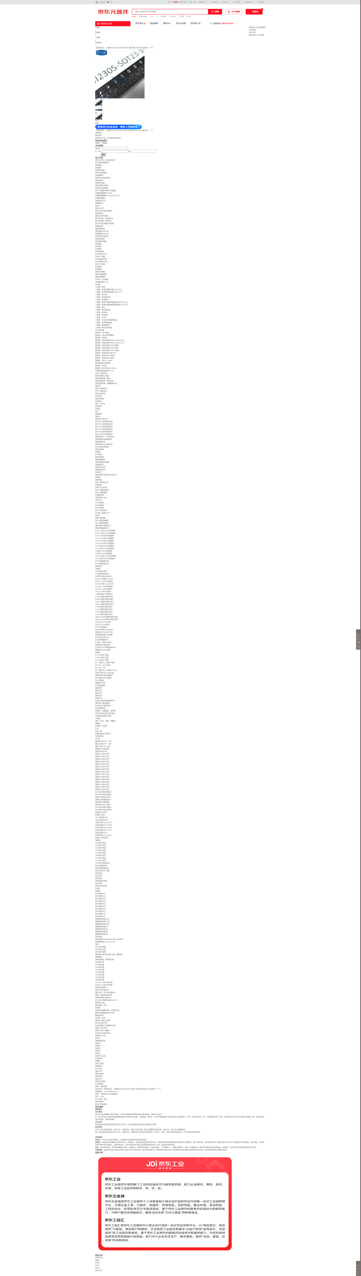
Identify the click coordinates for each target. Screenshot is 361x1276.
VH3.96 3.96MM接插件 (104, 589)
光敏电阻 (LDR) (101, 498)
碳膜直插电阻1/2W (102, 919)
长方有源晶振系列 (102, 564)
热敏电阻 (98, 480)
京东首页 (101, 2)
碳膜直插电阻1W (101, 927)
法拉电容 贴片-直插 (102, 871)
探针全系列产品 (101, 1023)
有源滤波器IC (100, 239)
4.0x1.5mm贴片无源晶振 (104, 538)
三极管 (181, 16)
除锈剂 (97, 1046)
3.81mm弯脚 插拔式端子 (104, 604)
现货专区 (139, 23)
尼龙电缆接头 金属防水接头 (105, 1026)
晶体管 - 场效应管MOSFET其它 (107, 348)
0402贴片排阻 (100, 947)
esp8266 (172, 16)
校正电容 (98, 876)
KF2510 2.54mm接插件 (104, 581)
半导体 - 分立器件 (101, 279)
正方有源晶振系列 (102, 561)
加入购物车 (99, 1084)
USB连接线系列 (101, 571)
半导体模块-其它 (101, 262)
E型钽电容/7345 (101, 833)
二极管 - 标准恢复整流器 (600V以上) (109, 290)
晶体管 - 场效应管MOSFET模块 (107, 345)
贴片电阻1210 (100, 906)
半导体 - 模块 (100, 257)
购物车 (255, 12)
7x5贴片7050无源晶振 (103, 554)
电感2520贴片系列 (102, 777)
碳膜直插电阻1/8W (102, 924)
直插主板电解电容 (102, 868)
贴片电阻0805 (100, 901)
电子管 (97, 285)
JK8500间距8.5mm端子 (104, 630)
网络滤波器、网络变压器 (104, 960)
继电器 (97, 452)
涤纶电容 (98, 873)
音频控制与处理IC (102, 236)
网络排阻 (98, 957)
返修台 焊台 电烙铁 (102, 1031)
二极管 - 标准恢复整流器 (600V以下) (109, 292)
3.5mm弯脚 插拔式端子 (104, 609)
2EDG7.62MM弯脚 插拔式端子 (106, 620)
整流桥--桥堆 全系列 (102, 1021)
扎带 (97, 729)
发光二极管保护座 (102, 490)
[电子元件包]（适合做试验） (105, 160)
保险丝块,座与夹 (101, 419)
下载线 (97, 718)
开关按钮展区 (100, 686)
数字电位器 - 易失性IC (103, 221)
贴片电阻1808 (100, 909)
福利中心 (167, 23)
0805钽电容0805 (101, 820)
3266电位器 (99, 970)
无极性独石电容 (101, 881)
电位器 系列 (99, 962)
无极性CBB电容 (101, 886)
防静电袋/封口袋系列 (103, 734)
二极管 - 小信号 (101, 318)
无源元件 (98, 472)
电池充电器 (99, 399)
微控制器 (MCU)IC (102, 234)
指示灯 (97, 515)
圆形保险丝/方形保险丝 (104, 444)
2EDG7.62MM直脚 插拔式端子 (106, 617)
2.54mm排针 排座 (102, 660)
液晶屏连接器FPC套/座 (104, 635)
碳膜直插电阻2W (101, 929)
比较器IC (98, 249)
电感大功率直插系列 (102, 800)
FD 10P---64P (100, 668)
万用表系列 (99, 736)
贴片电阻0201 (100, 894)
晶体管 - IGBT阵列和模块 (104, 335)
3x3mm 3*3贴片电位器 (103, 982)
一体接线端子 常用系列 (104, 594)
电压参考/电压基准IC (103, 178)
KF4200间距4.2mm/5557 (104, 584)
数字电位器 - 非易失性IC (104, 219)
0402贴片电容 (100, 843)
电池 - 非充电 (100, 404)
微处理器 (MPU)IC (102, 231)
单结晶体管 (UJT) (101, 282)
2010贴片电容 (100, 861)
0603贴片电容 (100, 845)
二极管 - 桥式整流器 (102, 310)
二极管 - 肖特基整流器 (103, 323)
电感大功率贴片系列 (102, 797)
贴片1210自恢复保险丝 (104, 429)
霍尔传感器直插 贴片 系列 (105, 1013)
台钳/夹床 (98, 1059)
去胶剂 (97, 1043)
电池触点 (98, 401)
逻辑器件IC (99, 203)
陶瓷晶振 (98, 566)
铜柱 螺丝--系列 (101, 1005)
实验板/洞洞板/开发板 (103, 716)
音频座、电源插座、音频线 (105, 711)
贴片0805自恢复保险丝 (104, 424)
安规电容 (98, 878)
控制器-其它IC (100, 201)
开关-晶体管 (99, 330)
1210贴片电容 (100, 853)
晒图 (97, 1260)
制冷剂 (97, 1038)
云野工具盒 (99, 1064)
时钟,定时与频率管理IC (104, 211)
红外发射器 (99, 503)
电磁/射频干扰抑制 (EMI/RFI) (106, 475)
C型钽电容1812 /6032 (103, 828)
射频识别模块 (100, 272)
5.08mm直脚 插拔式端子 (104, 597)
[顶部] (358, 1270)
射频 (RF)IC (99, 208)
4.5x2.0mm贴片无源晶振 (104, 543)
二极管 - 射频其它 (101, 315)
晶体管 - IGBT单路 (102, 333)
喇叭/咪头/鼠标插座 (102, 703)
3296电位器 (99, 972)
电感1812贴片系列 (102, 772)
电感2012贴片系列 (102, 774)
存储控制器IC (100, 170)
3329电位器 (99, 975)
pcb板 (189, 16)
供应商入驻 (196, 23)
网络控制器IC (100, 229)
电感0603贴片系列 (102, 759)
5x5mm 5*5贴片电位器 (103, 985)
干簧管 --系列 (100, 1018)
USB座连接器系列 (102, 574)
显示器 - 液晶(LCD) (102, 513)
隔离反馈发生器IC (102, 186)
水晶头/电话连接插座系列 (104, 701)
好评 (97, 1263)
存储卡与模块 (100, 264)
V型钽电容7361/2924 (103, 835)
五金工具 (98, 731)
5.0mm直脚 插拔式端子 (104, 612)
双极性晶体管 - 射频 (102, 378)
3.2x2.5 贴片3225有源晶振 (105, 531)
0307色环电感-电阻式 (103, 792)
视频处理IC (99, 213)
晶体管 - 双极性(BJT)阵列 (104, 358)
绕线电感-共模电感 (102, 802)
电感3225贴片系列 (102, 784)
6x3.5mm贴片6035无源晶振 (105, 556)
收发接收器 (99, 252)
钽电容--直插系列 (101, 838)
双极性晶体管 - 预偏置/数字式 (106, 383)
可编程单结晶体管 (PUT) (104, 371)
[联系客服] (358, 634)
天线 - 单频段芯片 (101, 482)
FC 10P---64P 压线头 (103, 665)
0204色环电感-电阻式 (103, 807)
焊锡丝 (97, 1061)
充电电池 (98, 396)
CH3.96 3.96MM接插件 (104, 587)
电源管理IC (99, 180)
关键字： (98, 148)
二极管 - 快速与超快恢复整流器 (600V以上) (111, 302)
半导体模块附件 (101, 259)
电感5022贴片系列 (102, 790)
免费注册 (182, 2)
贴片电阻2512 (100, 916)
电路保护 (98, 414)
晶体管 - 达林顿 (101, 338)
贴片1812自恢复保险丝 (104, 434)
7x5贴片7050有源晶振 (103, 551)
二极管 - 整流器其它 (102, 325)
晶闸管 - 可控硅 (101, 366)
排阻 (97, 944)
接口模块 (98, 267)
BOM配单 (236, 12)
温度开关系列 (100, 467)
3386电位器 (99, 980)
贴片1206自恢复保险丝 (104, 427)
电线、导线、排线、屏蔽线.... (106, 721)
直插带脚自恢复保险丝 (103, 439)
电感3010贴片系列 (102, 782)
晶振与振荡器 (100, 518)
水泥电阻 (98, 937)
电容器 (97, 840)
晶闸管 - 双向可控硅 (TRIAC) (106, 368)
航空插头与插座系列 (102, 706)
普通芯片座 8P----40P (103, 741)
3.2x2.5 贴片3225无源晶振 (105, 533)
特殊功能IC (99, 226)
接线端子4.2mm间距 (103, 650)
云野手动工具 (100, 1056)
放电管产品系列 (101, 812)
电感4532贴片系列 (102, 787)
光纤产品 (98, 500)
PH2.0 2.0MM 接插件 (103, 592)
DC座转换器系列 (101, 640)
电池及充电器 (100, 394)
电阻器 (97, 891)
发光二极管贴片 (101, 510)
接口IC (97, 206)
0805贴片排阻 (100, 952)
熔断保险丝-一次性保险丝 (104, 437)
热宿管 (97, 1008)
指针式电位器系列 (102, 990)
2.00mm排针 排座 (102, 658)
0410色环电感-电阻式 (103, 795)
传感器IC (98, 168)
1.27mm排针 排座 (102, 655)
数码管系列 (99, 1015)
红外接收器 (99, 505)
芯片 (152, 16)
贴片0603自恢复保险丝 (104, 422)
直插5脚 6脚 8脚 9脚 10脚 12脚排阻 (108, 955)
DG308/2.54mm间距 (103, 622)
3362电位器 (99, 977)
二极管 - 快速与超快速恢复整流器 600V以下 (111, 305)
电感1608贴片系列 (102, 769)
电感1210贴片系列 (102, 767)
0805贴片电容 (100, 848)
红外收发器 (99, 508)
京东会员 (214, 2)
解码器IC (98, 165)
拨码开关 (98, 696)
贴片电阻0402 (100, 896)
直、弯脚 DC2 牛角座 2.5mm (106, 670)
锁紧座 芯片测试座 (102, 749)
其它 (97, 411)
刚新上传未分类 (101, 1028)
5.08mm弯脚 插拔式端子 (104, 599)
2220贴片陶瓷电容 (102, 863)
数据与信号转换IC (102, 216)
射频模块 (98, 269)
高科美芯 (98, 43)
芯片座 (97, 739)
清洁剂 (97, 1051)
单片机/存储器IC (101, 173)
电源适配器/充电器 (102, 462)
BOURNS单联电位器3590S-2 (106, 1000)
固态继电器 (99, 449)
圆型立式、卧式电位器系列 (105, 993)
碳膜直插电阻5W (101, 934)
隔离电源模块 (100, 460)
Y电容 (97, 889)
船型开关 (98, 698)
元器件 (97, 27)
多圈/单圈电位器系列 (103, 998)
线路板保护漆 (100, 1041)
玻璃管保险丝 (100, 442)
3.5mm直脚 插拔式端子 (104, 607)
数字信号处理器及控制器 (104, 224)
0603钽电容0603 (101, 817)
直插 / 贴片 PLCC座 (102, 746)
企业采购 (224, 2)
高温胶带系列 (100, 470)
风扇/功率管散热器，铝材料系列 (107, 1010)
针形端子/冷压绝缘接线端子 (105, 647)
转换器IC (98, 244)
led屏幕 (163, 16)
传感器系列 (99, 465)
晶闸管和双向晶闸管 (102, 363)
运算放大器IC (100, 183)
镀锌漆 (97, 1053)
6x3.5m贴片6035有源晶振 (105, 559)
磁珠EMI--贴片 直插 (102, 805)
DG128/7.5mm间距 (102, 625)
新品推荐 (154, 23)
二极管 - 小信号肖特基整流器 (106, 320)
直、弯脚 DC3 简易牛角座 (105, 663)
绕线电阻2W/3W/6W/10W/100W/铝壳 (109, 939)
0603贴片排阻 (100, 949)
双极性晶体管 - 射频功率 (104, 381)
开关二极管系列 (101, 391)
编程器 (97, 724)
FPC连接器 (99, 680)
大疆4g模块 (143, 16)
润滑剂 (97, 1048)
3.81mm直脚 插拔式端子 (104, 602)
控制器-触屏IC (100, 198)
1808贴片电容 (100, 856)
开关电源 (98, 455)
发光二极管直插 (101, 493)
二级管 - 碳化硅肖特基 (103, 328)
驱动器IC (98, 246)
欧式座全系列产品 (102, 637)
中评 (97, 1265)
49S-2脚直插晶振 (101, 521)
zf (157, 16)
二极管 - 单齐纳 (101, 295)
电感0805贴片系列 (102, 762)
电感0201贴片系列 (102, 754)
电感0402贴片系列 (102, 757)
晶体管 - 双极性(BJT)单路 (104, 356)
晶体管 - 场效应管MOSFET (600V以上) (109, 340)
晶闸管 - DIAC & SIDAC (104, 361)
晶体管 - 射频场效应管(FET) (105, 353)
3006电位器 (99, 965)
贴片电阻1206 (100, 904)
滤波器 (97, 477)
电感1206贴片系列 (102, 764)
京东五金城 (181, 23)
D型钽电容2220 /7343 (103, 830)
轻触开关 (98, 688)
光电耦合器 (99, 495)
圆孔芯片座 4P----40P (103, 744)
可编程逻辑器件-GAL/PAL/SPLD (107, 196)
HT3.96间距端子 (101, 627)
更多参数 (99, 1102)
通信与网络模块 (101, 274)
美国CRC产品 (100, 1036)
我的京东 (202, 2)
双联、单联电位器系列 (103, 995)
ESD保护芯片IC (101, 254)
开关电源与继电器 (102, 447)
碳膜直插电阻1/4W (102, 922)
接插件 (97, 653)
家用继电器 (99, 457)
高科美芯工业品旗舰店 (257, 27)
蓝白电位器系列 (101, 988)
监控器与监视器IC (102, 188)
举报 (97, 123)
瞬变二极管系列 (101, 389)
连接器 (97, 569)
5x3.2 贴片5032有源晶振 (104, 548)
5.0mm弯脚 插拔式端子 (104, 614)
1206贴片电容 (100, 850)
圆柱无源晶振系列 (102, 528)
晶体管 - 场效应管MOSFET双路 (107, 350)
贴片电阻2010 (100, 914)
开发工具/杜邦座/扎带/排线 (105, 713)
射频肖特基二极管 (102, 376)
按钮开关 (98, 693)
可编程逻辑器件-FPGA (103, 193)
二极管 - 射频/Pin (101, 312)
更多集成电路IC (101, 241)
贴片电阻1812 (100, 911)
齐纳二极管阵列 (101, 373)
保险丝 (97, 416)
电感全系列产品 (101, 751)
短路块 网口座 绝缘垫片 (104, 675)
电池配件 (98, 406)
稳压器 (97, 386)
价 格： (98, 151)
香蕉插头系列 (100, 683)
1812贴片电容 (100, 858)
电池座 (97, 409)
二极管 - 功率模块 (101, 300)
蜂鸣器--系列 (100, 1003)
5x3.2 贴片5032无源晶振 (104, 546)
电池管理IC (99, 175)
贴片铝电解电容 (101, 866)
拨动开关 (98, 691)
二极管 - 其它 (100, 307)
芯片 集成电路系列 (102, 163)
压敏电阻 (98, 485)
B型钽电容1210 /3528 (103, 825)
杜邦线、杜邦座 (101, 726)
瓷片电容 (98, 883)
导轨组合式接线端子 (102, 645)
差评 (97, 1268)
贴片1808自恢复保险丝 (104, 432)
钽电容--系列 (100, 815)
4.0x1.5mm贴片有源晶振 (104, 536)
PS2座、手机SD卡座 (103, 642)
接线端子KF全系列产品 (104, 632)
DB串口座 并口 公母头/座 (104, 673)
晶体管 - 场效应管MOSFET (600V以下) (109, 343)
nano (134, 16)
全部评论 (99, 1258)
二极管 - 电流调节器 (102, 297)
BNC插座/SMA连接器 (103, 678)
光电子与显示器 (101, 488)
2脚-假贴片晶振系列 (102, 526)
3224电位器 (99, 967)
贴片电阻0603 (100, 899)
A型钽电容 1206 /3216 (103, 823)
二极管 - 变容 (100, 287)
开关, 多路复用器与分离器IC (105, 191)
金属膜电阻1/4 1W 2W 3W (105, 942)
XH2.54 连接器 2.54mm (104, 579)
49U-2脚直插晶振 (101, 523)
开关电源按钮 (100, 708)
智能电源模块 (100, 277)
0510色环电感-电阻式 (103, 810)
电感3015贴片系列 (102, 779)
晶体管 (97, 33)
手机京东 (261, 2)
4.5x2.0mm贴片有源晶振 (104, 541)
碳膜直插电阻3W (101, 932)
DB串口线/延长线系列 (103, 576)
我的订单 (192, 2)
